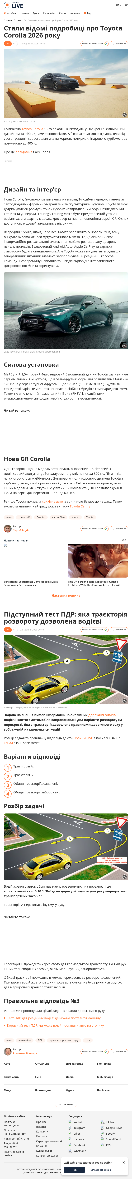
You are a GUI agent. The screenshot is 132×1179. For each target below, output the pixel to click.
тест (87, 1040)
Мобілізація (105, 1077)
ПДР (40, 1040)
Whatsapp (80, 1151)
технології (24, 517)
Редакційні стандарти (11, 1145)
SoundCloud (113, 1139)
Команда (41, 1146)
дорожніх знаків (102, 715)
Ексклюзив (11, 1077)
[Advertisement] (62, 170)
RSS (108, 1145)
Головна (8, 20)
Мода (7, 1090)
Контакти (42, 1131)
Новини (24, 13)
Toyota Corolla (32, 129)
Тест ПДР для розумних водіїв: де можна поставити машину (54, 1018)
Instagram (80, 1139)
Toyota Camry (80, 506)
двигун (75, 517)
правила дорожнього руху (64, 1040)
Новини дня (43, 1090)
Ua (117, 5)
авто (8, 517)
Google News (114, 1128)
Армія (36, 13)
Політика (103, 1090)
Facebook (79, 1145)
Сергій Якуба (21, 530)
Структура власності (49, 1141)
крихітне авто (52, 501)
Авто (20, 20)
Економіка (49, 13)
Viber (77, 1133)
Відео (90, 13)
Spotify (110, 1133)
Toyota (89, 517)
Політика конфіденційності (15, 1132)
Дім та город (74, 1063)
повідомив (24, 152)
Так (74, 1169)
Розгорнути (66, 1104)
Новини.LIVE (83, 738)
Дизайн (41, 517)
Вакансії (41, 1126)
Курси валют (44, 1151)
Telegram (79, 1128)
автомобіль (58, 517)
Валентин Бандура (25, 1053)
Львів (70, 1077)
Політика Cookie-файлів (14, 1153)
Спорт (62, 13)
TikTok (110, 1122)
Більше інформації (101, 1169)
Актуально (42, 1063)
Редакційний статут (16, 1138)
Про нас (41, 1122)
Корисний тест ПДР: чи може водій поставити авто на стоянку (55, 1025)
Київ (38, 1077)
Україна (11, 13)
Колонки (75, 13)
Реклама (41, 1136)
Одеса (70, 1090)
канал (8, 743)
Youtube (79, 1122)
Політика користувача (12, 1123)
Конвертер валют (47, 1155)
